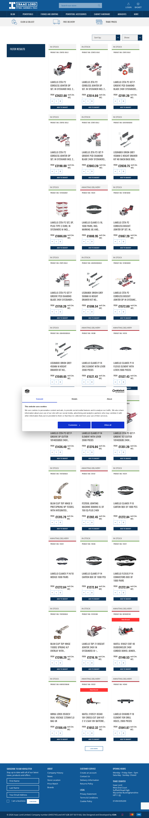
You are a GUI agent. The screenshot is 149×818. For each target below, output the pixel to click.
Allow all (107, 425)
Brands (50, 787)
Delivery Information (89, 780)
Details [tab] (74, 399)
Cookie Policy (86, 801)
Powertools (28, 14)
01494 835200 (119, 801)
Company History (55, 772)
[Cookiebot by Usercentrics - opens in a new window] (114, 391)
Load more (94, 748)
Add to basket (62, 107)
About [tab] (109, 399)
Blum (13, 14)
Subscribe (33, 801)
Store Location (53, 780)
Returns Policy (86, 783)
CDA (114, 814)
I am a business (18, 801)
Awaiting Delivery (91, 187)
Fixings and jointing (49, 14)
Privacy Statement (88, 794)
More (136, 14)
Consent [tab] (39, 399)
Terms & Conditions (89, 797)
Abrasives (122, 14)
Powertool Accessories (76, 14)
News (49, 776)
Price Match (52, 783)
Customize (72, 425)
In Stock (54, 46)
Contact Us (85, 776)
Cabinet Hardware (102, 14)
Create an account (88, 772)
